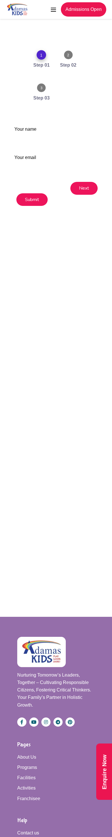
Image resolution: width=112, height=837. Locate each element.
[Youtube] (33, 722)
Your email (25, 157)
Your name (25, 129)
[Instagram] (46, 722)
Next (84, 188)
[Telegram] (58, 722)
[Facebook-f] (21, 722)
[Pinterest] (70, 722)
